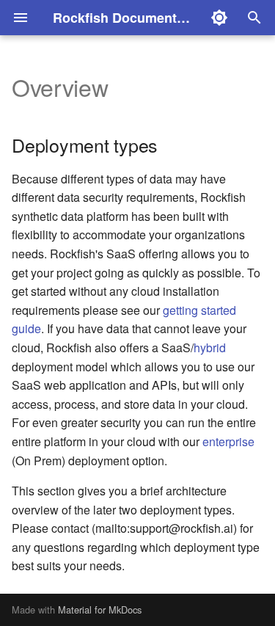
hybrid (210, 347)
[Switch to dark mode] (219, 17)
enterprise (228, 441)
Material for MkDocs (100, 609)
